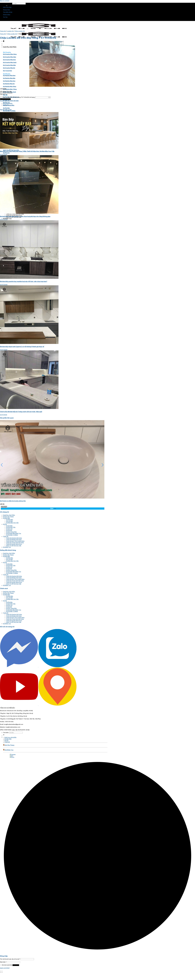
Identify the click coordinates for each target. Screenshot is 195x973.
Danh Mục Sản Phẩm (9, 47)
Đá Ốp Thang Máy (11, 532)
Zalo (55, 508)
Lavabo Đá (10, 31)
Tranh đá (5, 536)
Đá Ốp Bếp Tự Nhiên (12, 535)
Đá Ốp (5, 524)
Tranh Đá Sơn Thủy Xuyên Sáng (15, 541)
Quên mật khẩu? (5, 968)
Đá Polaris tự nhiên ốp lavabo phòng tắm (13, 501)
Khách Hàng (6, 14)
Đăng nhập (16, 965)
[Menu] (3, 41)
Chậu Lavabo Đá (20, 31)
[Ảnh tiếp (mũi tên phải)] (2, 972)
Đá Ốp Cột (9, 529)
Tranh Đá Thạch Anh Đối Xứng (15, 542)
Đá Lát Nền (9, 521)
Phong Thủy (6, 9)
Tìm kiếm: (9, 3)
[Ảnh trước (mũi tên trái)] (0, 972)
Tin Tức (5, 17)
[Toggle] (3, 739)
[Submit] (6, 5)
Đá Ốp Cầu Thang (8, 516)
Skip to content (4, 1)
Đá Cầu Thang (9, 745)
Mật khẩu (3, 962)
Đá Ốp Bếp (9, 526)
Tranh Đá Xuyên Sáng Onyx (14, 544)
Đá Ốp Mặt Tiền (10, 527)
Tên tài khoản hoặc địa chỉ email (10, 959)
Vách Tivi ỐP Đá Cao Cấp (13, 545)
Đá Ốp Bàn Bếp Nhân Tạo (13, 533)
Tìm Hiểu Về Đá (7, 12)
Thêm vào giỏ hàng (5, 99)
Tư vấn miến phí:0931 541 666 (9, 100)
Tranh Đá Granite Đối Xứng (14, 538)
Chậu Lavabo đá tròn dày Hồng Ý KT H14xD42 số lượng (18, 97)
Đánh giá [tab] (5, 105)
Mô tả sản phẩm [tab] (7, 103)
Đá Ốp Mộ (9, 530)
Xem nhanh (4, 506)
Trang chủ (3, 31)
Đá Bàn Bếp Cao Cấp (12, 522)
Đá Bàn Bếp (6, 518)
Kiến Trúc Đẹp (7, 7)
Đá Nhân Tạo (7, 218)
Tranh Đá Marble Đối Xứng (13, 539)
